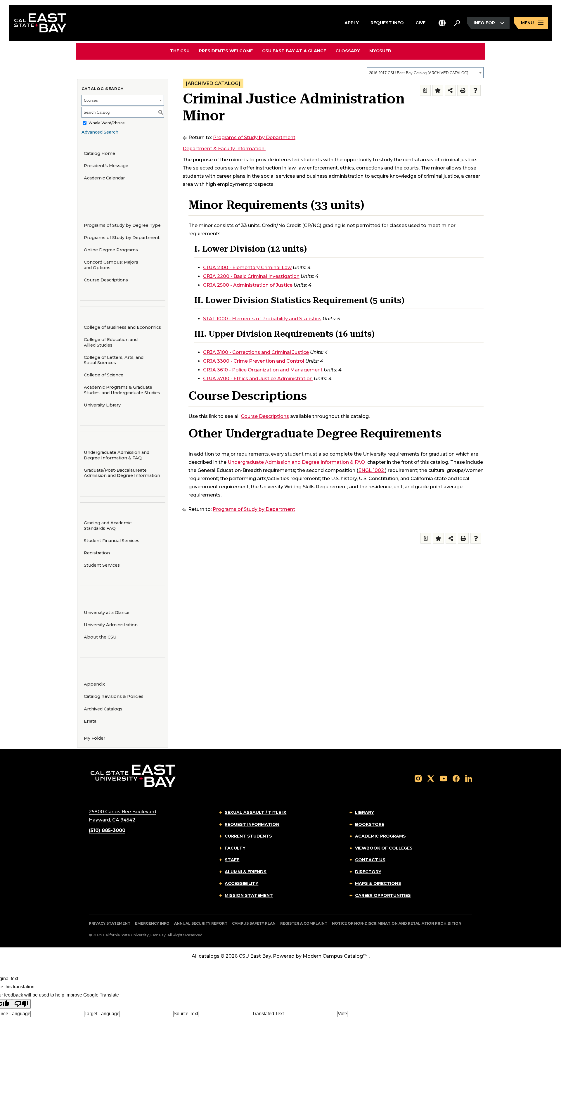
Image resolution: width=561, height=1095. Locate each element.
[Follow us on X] (430, 778)
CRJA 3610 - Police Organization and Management (263, 370)
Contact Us (370, 859)
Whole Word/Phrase (107, 123)
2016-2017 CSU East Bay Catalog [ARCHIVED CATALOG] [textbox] (418, 73)
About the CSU (100, 637)
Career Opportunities (383, 895)
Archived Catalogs (103, 709)
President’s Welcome (226, 50)
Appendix (94, 684)
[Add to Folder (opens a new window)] (437, 90)
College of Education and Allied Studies (111, 342)
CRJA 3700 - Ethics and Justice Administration (258, 378)
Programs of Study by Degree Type (122, 225)
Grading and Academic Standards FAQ (107, 525)
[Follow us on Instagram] (418, 778)
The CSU (180, 50)
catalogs (209, 956)
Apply (351, 23)
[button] (442, 23)
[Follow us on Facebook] (456, 778)
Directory (368, 871)
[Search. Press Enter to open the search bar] (457, 23)
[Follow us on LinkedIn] (468, 778)
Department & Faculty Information (223, 148)
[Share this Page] (450, 90)
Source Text (186, 1013)
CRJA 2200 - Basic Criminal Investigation (251, 276)
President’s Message (106, 165)
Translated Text (268, 1013)
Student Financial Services (111, 540)
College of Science (103, 375)
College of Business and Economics (122, 327)
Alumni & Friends (245, 871)
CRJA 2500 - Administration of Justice (247, 285)
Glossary (347, 50)
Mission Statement (249, 895)
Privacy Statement (109, 923)
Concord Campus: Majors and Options (111, 265)
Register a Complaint (303, 923)
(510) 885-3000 (107, 830)
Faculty (235, 848)
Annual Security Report (200, 923)
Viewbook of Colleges (384, 848)
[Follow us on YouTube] (443, 778)
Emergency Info (152, 923)
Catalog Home (99, 153)
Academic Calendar (104, 178)
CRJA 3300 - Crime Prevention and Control (253, 361)
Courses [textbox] (91, 100)
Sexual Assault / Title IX (255, 812)
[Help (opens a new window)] (475, 90)
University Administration (111, 624)
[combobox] (425, 72)
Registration (97, 553)
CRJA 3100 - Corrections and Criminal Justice (256, 352)
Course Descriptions (106, 280)
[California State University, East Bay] (133, 775)
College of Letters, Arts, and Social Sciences (113, 360)
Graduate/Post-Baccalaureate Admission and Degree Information (122, 473)
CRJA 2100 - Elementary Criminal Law (247, 267)
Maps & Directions (378, 883)
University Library (102, 405)
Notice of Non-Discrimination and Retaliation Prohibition (396, 923)
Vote (342, 1013)
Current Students (248, 836)
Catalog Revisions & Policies (113, 696)
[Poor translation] (21, 1004)
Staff (232, 859)
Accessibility (241, 883)
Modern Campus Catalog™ (335, 956)
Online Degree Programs (111, 249)
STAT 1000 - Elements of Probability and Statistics (262, 318)
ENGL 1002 (371, 470)
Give (420, 23)
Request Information (252, 824)
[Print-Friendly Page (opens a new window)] (462, 90)
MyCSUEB (380, 50)
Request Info (387, 23)
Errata (90, 721)
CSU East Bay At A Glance (294, 50)
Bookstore (369, 824)
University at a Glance (106, 612)
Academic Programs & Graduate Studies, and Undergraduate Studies (122, 390)
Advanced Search (100, 132)
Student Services (102, 565)
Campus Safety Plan (254, 923)
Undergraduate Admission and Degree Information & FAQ (116, 455)
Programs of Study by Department (122, 237)
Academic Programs (380, 836)
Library (364, 812)
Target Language (102, 1013)
